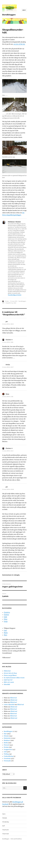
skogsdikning (9, 303)
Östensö (6, 745)
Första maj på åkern (10, 675)
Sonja (5, 621)
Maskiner (7, 740)
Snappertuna (8, 749)
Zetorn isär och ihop (10, 673)
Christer (7, 301)
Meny (24, 10)
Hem (3, 814)
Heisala (6, 736)
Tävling (6, 754)
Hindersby (7, 738)
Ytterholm (7, 758)
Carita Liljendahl (9, 704)
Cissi (5, 630)
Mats (5, 635)
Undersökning (8, 756)
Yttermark (7, 761)
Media (6, 742)
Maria (6, 633)
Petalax (6, 747)
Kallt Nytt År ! (8, 680)
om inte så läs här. (19, 44)
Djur (5, 733)
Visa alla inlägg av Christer (14, 295)
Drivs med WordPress (16, 839)
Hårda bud (7, 671)
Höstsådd (7, 684)
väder (14, 303)
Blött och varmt (9, 682)
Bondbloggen (9, 15)
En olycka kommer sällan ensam (14, 677)
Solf (3, 303)
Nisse (5, 619)
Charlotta (7, 612)
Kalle (5, 617)
